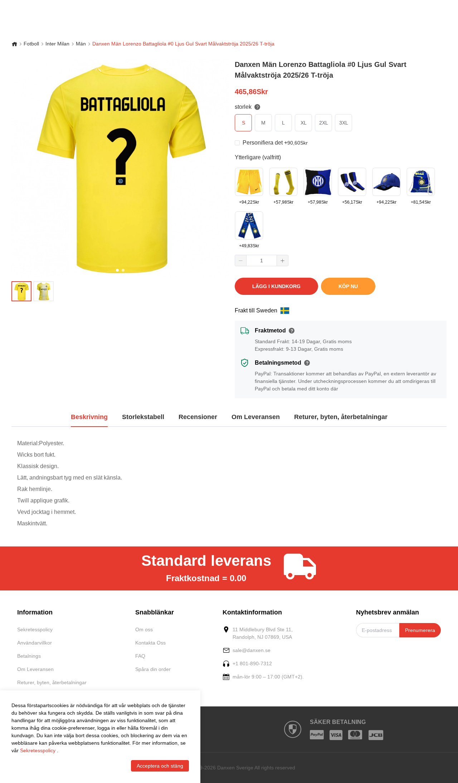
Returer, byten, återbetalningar (52, 682)
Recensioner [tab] (198, 416)
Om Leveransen (35, 669)
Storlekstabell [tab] (143, 416)
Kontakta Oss (150, 643)
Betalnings (29, 656)
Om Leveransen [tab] (256, 416)
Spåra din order (153, 669)
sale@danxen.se (252, 650)
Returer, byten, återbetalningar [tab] (341, 416)
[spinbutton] (261, 260)
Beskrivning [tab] (89, 416)
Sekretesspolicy (35, 629)
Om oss (144, 629)
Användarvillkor (34, 643)
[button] (241, 260)
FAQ (140, 656)
